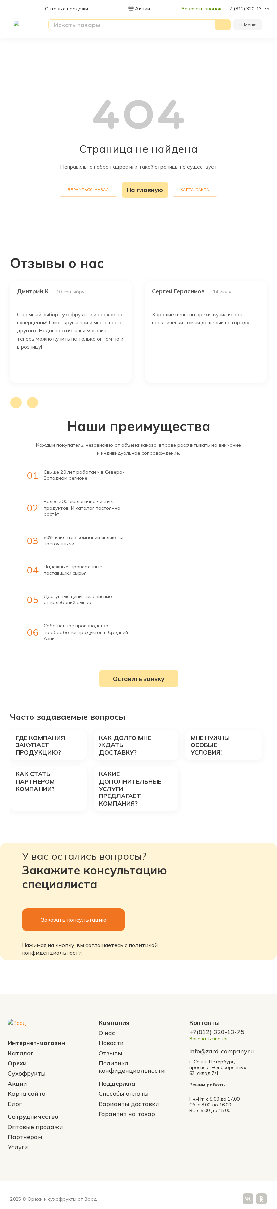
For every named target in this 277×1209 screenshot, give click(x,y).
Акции (142, 8)
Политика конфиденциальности (132, 1067)
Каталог (21, 1053)
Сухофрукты (27, 1073)
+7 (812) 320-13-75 (248, 9)
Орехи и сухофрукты (52, 1199)
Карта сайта (194, 189)
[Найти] (223, 24)
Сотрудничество (33, 1116)
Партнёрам (25, 1137)
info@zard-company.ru (221, 1051)
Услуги (18, 1147)
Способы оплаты (124, 1093)
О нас (107, 1033)
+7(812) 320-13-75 (216, 1032)
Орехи (17, 1063)
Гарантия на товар (127, 1114)
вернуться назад (88, 189)
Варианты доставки (129, 1104)
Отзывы (110, 1053)
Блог (15, 1104)
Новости (111, 1043)
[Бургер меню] (241, 25)
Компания (114, 1023)
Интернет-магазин (36, 1043)
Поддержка (117, 1083)
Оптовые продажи (66, 9)
